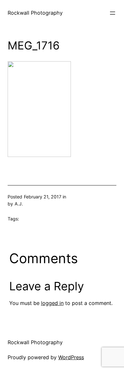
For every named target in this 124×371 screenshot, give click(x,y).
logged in (52, 303)
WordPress (71, 357)
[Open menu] (112, 13)
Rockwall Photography (35, 13)
